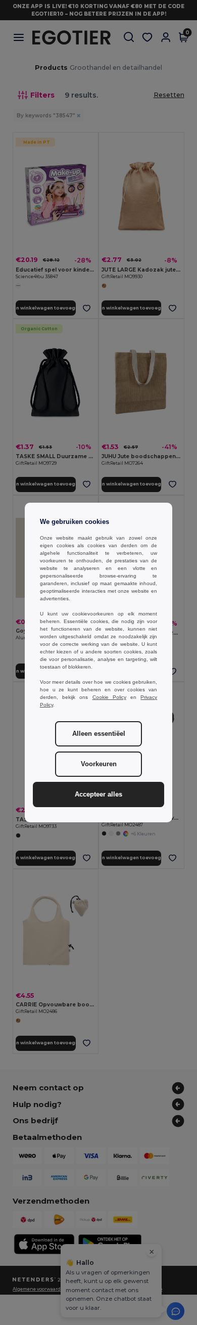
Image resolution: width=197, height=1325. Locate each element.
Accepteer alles (98, 794)
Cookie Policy (109, 697)
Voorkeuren (99, 764)
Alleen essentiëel (98, 733)
